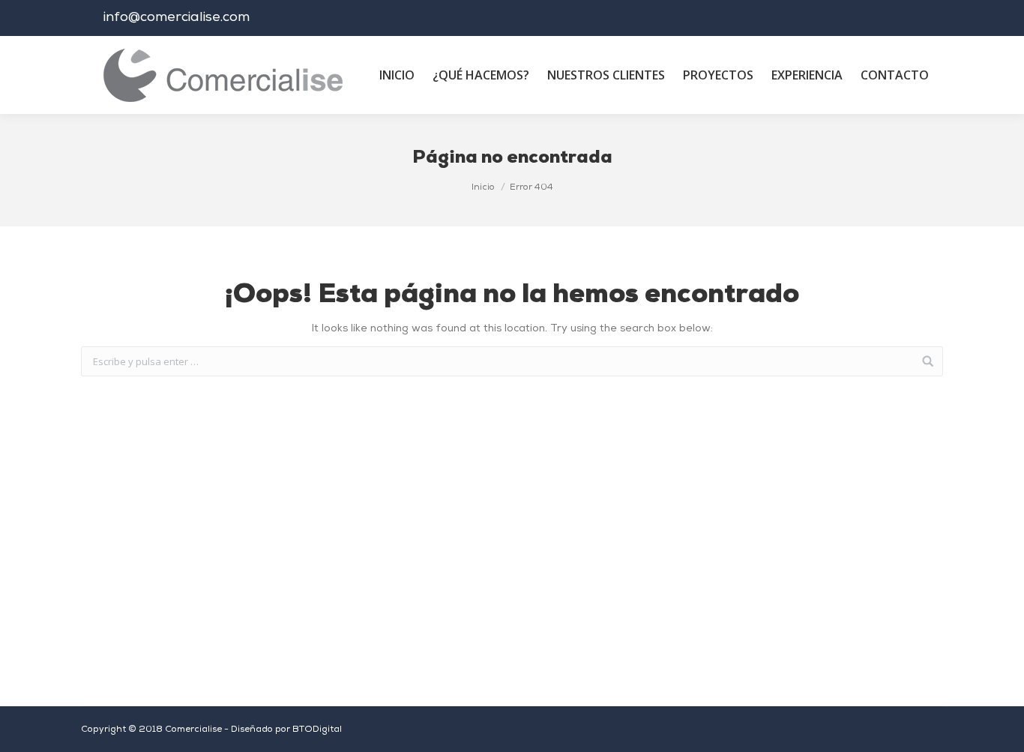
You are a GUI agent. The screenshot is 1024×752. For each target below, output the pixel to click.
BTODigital (317, 729)
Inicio (483, 187)
